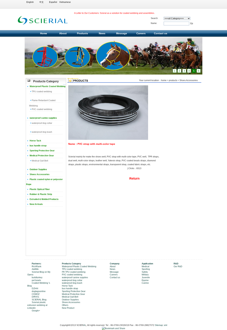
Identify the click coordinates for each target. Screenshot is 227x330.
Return (134, 178)
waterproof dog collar (42, 123)
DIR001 (35, 297)
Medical (145, 266)
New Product (68, 308)
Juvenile (146, 277)
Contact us (160, 33)
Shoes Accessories (39, 174)
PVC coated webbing (42, 109)
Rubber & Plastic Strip (41, 194)
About (63, 33)
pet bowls (36, 280)
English (30, 2)
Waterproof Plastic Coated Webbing (47, 86)
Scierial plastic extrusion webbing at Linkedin (37, 305)
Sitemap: (159, 325)
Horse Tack (35, 140)
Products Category (71, 263)
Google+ (36, 310)
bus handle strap (38, 145)
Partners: (36, 263)
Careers (141, 33)
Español (53, 2)
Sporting (146, 269)
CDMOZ (36, 294)
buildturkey (37, 277)
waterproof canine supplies (43, 118)
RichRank (36, 266)
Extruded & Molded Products (44, 199)
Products (82, 33)
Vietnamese (64, 2)
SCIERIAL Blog (39, 299)
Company (115, 263)
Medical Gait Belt (40, 161)
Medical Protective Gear (42, 155)
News (102, 33)
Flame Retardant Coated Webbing (42, 101)
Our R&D (178, 266)
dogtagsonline (39, 291)
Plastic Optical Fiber (40, 189)
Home (43, 33)
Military (145, 274)
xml (165, 325)
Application (147, 263)
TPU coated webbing (42, 91)
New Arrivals (36, 204)
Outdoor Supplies (38, 169)
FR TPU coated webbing (73, 272)
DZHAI (35, 288)
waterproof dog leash (42, 132)
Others (65, 305)
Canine (145, 283)
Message (121, 33)
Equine (145, 280)
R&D (176, 263)
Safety (145, 272)
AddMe (35, 269)
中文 (41, 2)
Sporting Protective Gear (42, 150)
